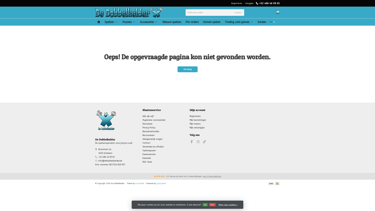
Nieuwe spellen (171, 22)
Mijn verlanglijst (197, 127)
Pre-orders (192, 22)
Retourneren (149, 135)
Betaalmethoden (151, 131)
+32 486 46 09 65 (269, 3)
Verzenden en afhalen (153, 147)
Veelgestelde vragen (152, 139)
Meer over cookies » (228, 205)
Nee (212, 205)
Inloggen (249, 3)
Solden (262, 22)
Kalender (147, 158)
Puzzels (127, 22)
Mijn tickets (195, 124)
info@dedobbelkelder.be (110, 161)
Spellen (109, 22)
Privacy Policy (149, 127)
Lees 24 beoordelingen (212, 176)
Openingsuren (149, 150)
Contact (146, 143)
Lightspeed (161, 183)
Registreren (236, 3)
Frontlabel (139, 183)
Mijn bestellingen (198, 120)
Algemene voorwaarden (154, 120)
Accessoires (147, 22)
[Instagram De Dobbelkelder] (199, 142)
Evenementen (149, 154)
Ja (205, 205)
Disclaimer (147, 124)
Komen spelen (211, 22)
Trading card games (237, 22)
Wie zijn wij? (148, 116)
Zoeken (238, 12)
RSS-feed (147, 162)
